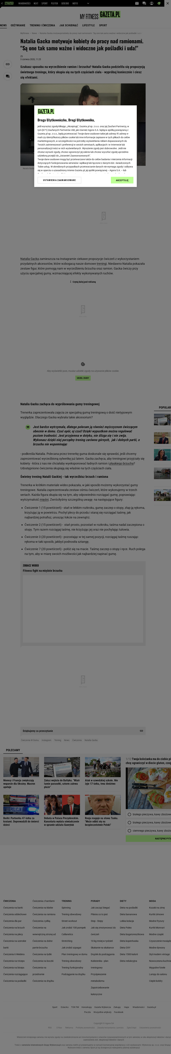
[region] (85, 146)
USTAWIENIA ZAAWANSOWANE (59, 180)
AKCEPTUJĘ (122, 180)
